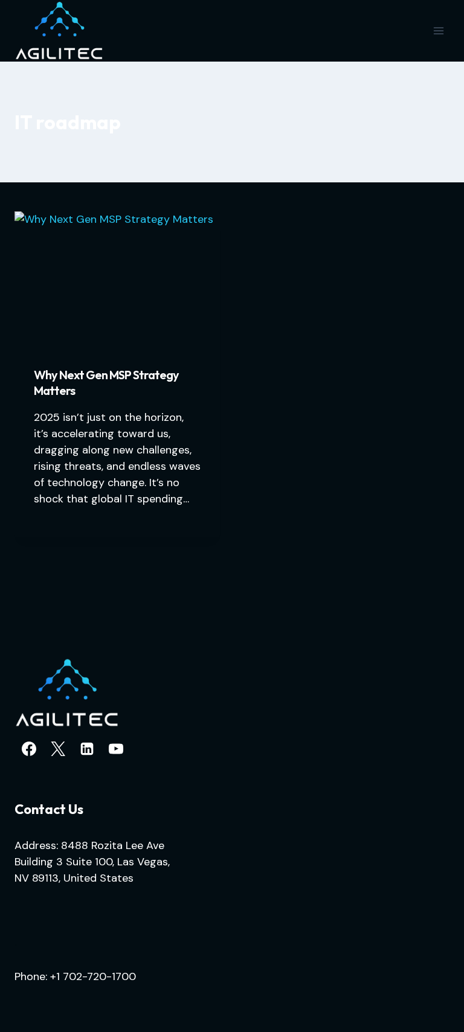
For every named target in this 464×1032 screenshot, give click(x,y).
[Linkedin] (87, 748)
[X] (58, 748)
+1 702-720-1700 (93, 976)
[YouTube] (116, 748)
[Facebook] (29, 748)
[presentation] (117, 279)
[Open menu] (438, 30)
